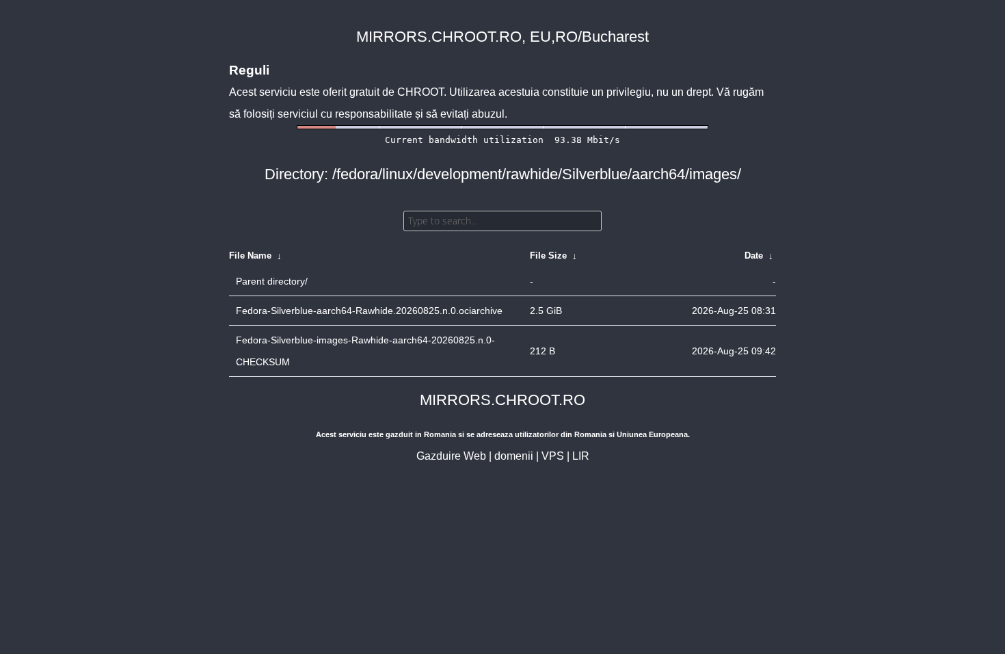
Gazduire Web (451, 456)
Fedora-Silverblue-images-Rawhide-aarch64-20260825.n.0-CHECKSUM (365, 351)
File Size (548, 255)
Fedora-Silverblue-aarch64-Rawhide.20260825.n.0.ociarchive (369, 310)
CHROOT (420, 92)
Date (754, 255)
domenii (513, 456)
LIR (580, 456)
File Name (250, 255)
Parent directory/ (272, 281)
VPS (552, 456)
